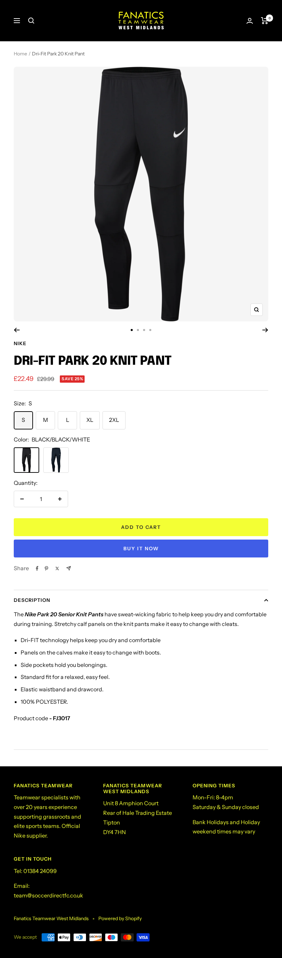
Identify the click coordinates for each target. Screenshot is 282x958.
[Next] (265, 330)
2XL (114, 419)
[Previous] (17, 330)
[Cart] (264, 20)
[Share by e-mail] (68, 568)
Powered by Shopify (120, 918)
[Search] (31, 21)
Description (32, 600)
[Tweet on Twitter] (57, 568)
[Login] (250, 21)
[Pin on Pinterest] (46, 568)
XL (89, 419)
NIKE (20, 343)
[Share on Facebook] (37, 568)
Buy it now (141, 548)
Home (20, 54)
